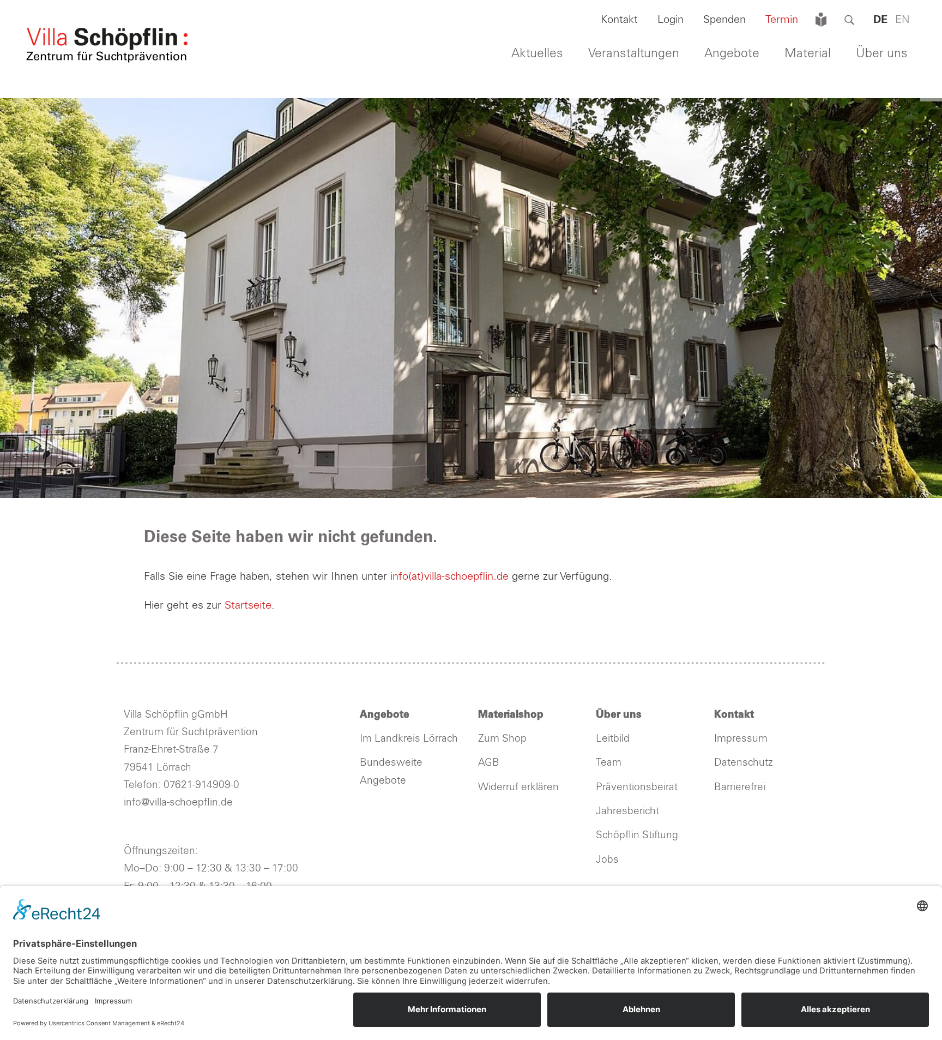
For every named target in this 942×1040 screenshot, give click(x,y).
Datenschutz (743, 763)
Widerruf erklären (518, 787)
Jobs (607, 860)
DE (880, 19)
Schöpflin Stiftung (638, 835)
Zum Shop (502, 739)
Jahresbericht (627, 811)
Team (608, 763)
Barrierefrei (739, 787)
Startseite (248, 605)
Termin (781, 19)
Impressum (741, 739)
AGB (488, 763)
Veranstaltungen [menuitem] (633, 53)
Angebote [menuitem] (731, 53)
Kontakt (619, 19)
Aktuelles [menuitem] (537, 53)
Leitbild (613, 739)
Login (670, 19)
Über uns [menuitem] (882, 53)
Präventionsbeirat (637, 787)
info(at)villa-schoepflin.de (451, 576)
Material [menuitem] (807, 53)
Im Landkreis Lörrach (409, 739)
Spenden (724, 19)
